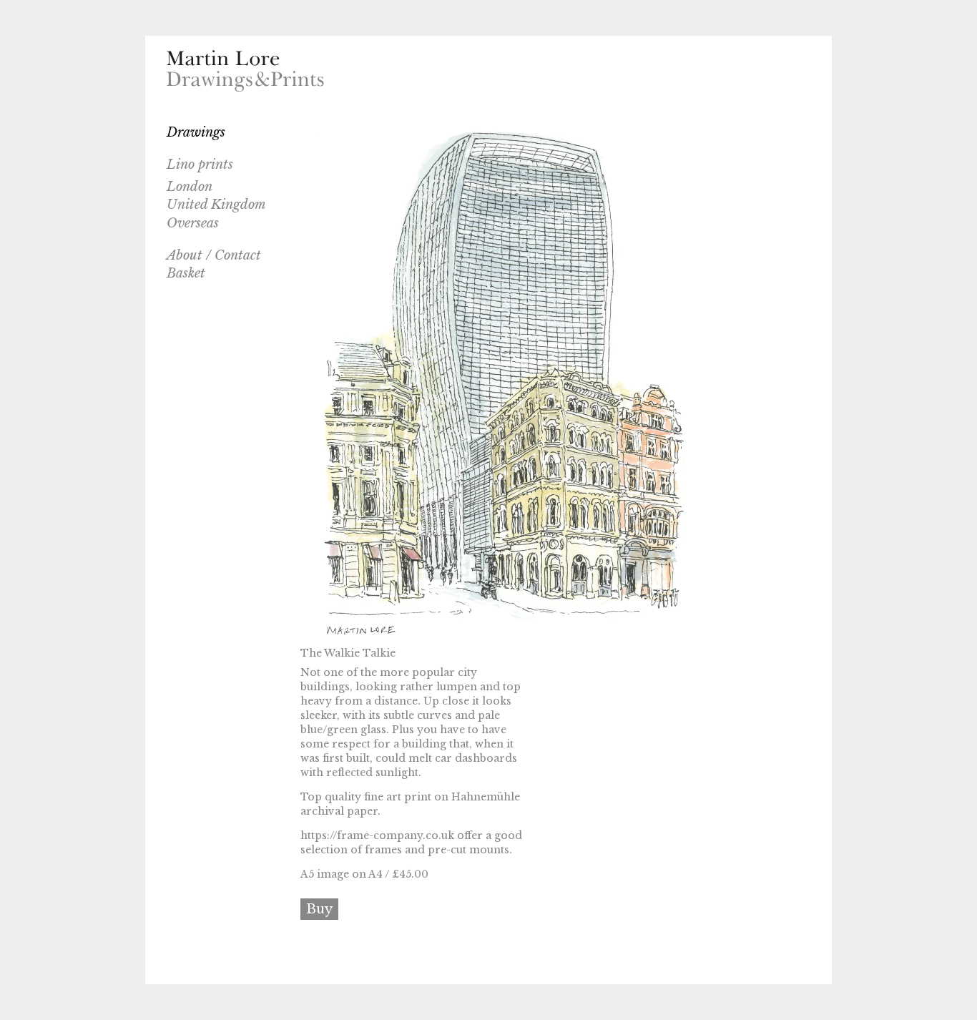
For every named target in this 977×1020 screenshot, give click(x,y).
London (189, 187)
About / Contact (214, 255)
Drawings (196, 132)
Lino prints (200, 164)
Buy (319, 909)
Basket (186, 273)
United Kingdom (216, 204)
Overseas (193, 223)
